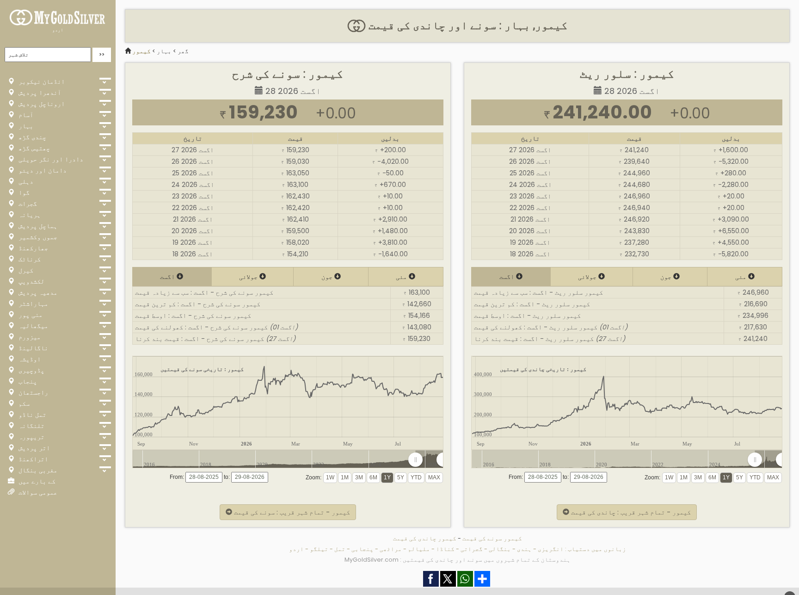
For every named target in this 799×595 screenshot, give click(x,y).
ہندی (524, 549)
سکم (23, 403)
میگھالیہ (32, 325)
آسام (25, 114)
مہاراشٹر (32, 303)
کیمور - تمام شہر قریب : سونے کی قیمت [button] (291, 512)
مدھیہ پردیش (37, 292)
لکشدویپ (30, 281)
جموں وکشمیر (37, 237)
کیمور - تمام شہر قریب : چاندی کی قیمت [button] (630, 512)
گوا (23, 192)
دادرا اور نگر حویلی (50, 159)
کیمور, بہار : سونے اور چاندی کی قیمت (466, 25)
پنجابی (362, 549)
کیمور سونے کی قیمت (492, 538)
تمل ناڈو (31, 414)
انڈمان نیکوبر (41, 81)
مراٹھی (391, 549)
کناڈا (445, 549)
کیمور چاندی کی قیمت (424, 538)
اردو (57, 29)
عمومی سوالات (37, 492)
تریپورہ (30, 436)
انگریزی (551, 549)
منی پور (30, 314)
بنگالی (500, 549)
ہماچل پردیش (37, 225)
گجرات (27, 203)
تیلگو (319, 549)
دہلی (25, 181)
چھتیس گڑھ (33, 148)
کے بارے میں (36, 481)
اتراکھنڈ (32, 459)
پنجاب (27, 381)
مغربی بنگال (37, 470)
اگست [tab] (168, 276)
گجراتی (472, 549)
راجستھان (32, 392)
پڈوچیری (30, 370)
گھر (183, 51)
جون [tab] (327, 276)
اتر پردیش (33, 447)
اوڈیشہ (29, 359)
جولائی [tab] (249, 276)
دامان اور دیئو (42, 170)
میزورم (29, 336)
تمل (339, 549)
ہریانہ (29, 214)
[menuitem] (429, 460)
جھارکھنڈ (32, 248)
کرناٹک (29, 259)
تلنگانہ (30, 425)
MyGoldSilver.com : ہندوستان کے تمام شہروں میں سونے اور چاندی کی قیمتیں (457, 560)
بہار (25, 125)
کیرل (25, 270)
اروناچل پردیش (41, 103)
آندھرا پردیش (39, 92)
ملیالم (419, 549)
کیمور (141, 51)
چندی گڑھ (31, 137)
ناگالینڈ (32, 348)
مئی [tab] (402, 276)
